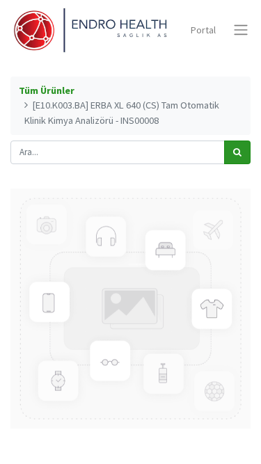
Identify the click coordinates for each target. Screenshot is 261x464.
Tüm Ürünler (46, 90)
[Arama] (237, 152)
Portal (203, 30)
